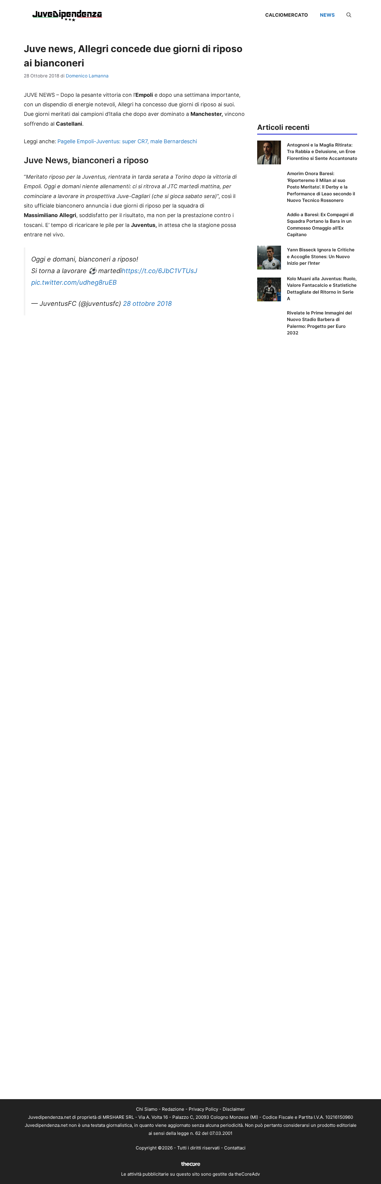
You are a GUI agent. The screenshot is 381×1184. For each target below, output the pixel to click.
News (327, 15)
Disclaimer (234, 1109)
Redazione (173, 1109)
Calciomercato (286, 15)
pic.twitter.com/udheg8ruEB (74, 282)
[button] (349, 15)
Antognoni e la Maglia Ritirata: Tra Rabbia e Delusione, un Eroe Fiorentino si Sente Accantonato (322, 151)
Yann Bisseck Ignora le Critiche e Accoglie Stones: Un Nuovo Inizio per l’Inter (321, 256)
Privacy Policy (203, 1109)
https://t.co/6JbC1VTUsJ (159, 271)
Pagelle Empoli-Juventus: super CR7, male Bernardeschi (127, 141)
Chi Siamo (146, 1109)
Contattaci (235, 1148)
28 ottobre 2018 (147, 303)
